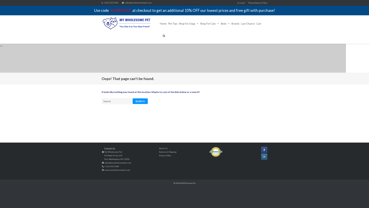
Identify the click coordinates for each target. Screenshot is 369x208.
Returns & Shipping (167, 152)
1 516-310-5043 (112, 166)
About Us (163, 148)
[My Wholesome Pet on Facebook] (264, 150)
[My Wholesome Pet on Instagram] (264, 157)
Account (241, 3)
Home (163, 23)
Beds (223, 23)
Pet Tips (172, 23)
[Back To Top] (361, 201)
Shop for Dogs (187, 23)
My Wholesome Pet (188, 183)
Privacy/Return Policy (257, 3)
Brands (235, 23)
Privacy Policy (165, 155)
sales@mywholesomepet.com (138, 2)
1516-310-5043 (111, 2)
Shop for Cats (208, 23)
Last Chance (248, 23)
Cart (258, 23)
